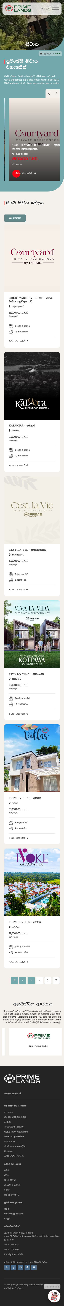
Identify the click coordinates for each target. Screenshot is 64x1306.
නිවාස (7, 1175)
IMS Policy (9, 1142)
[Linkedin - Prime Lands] (7, 1267)
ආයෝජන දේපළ (12, 1185)
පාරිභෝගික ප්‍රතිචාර (14, 1127)
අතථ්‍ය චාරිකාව (11, 1195)
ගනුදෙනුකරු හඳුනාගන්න (16, 1132)
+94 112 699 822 (11, 1244)
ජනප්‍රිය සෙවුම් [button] (11, 1094)
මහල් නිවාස (10, 1180)
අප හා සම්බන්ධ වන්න (15, 1117)
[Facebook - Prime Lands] (27, 1267)
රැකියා (7, 1122)
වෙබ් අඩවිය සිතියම (14, 1156)
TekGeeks (19, 1288)
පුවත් (6, 1209)
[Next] (47, 980)
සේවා (7, 1190)
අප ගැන (8, 1112)
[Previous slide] (49, 94)
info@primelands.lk (13, 1254)
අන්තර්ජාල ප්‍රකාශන (13, 1214)
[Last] (56, 980)
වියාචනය (8, 1151)
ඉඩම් (6, 1170)
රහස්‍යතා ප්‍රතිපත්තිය (14, 1137)
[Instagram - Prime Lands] (20, 1267)
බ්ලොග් (7, 1219)
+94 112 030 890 (11, 1249)
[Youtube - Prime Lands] (34, 1267)
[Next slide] (56, 94)
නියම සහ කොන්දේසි (14, 1146)
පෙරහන (17, 218)
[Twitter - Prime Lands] (13, 1267)
